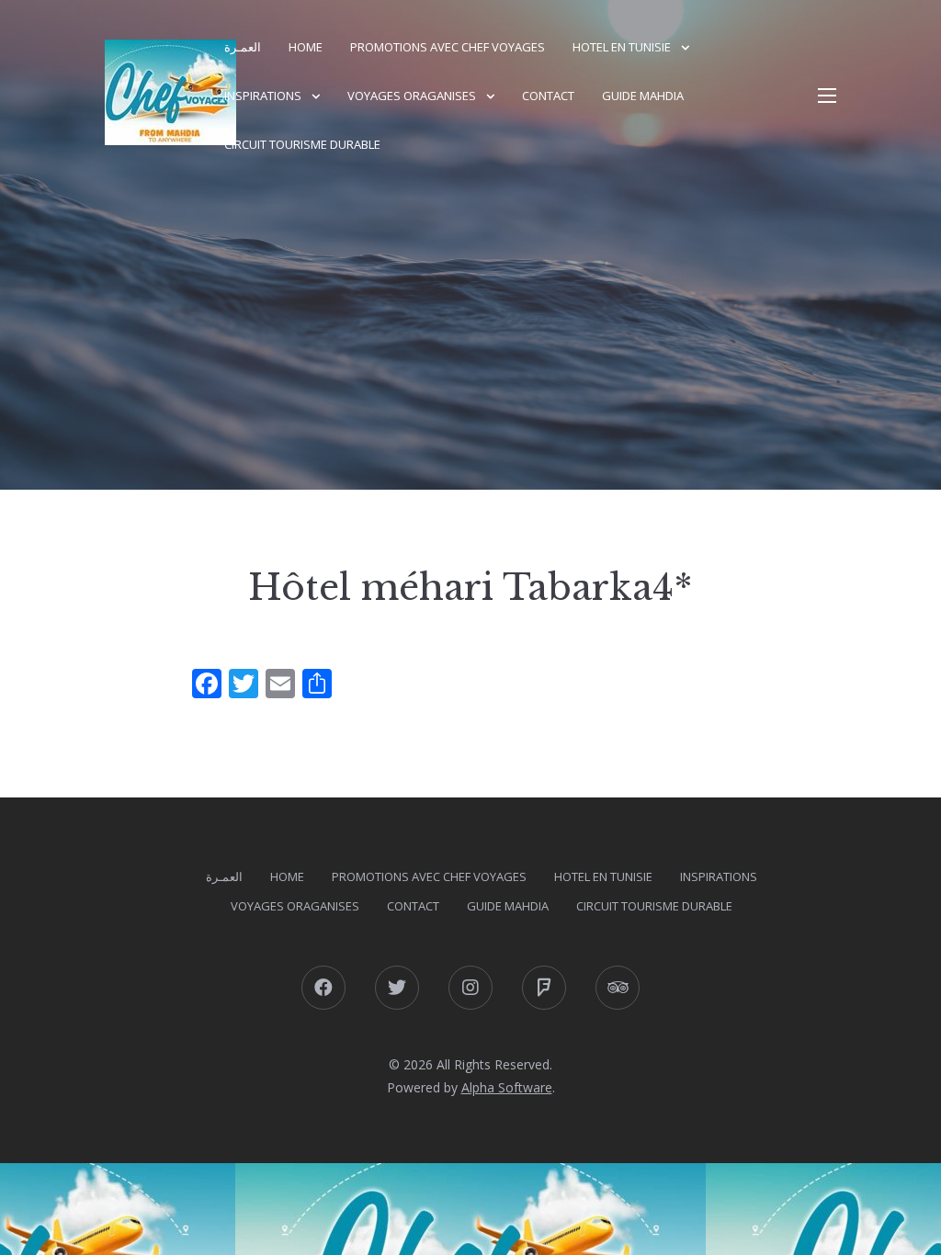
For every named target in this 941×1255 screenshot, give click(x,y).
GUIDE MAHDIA (643, 95)
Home (306, 47)
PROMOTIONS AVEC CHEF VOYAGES (447, 47)
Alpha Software (506, 1087)
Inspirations (262, 95)
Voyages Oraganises (411, 95)
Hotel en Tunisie (622, 47)
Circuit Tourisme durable (302, 144)
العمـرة (242, 47)
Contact (548, 95)
